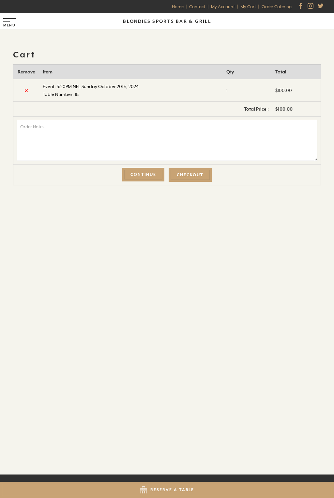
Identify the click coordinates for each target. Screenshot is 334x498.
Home (178, 6)
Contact (197, 6)
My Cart (248, 6)
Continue (143, 174)
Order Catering (277, 6)
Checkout (190, 175)
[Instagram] (311, 6)
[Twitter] (321, 6)
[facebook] (301, 6)
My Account (223, 6)
